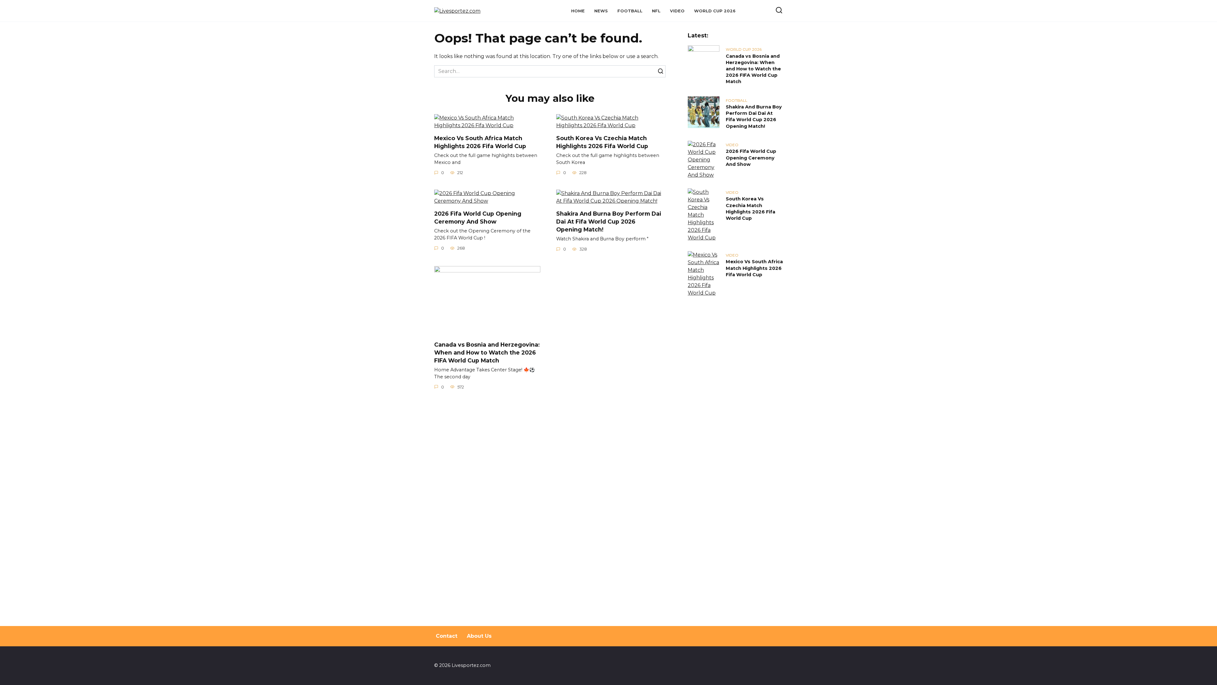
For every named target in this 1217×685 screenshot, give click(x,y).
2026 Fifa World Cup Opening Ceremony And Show (477, 217)
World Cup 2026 (715, 11)
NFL (656, 11)
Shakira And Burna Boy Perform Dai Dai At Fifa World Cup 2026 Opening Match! (608, 221)
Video (677, 11)
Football (629, 11)
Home (578, 11)
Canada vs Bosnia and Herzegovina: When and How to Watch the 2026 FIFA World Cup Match (487, 352)
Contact (446, 636)
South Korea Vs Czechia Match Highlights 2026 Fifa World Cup (602, 142)
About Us (479, 636)
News (601, 11)
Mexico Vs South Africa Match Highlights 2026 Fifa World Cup (480, 142)
